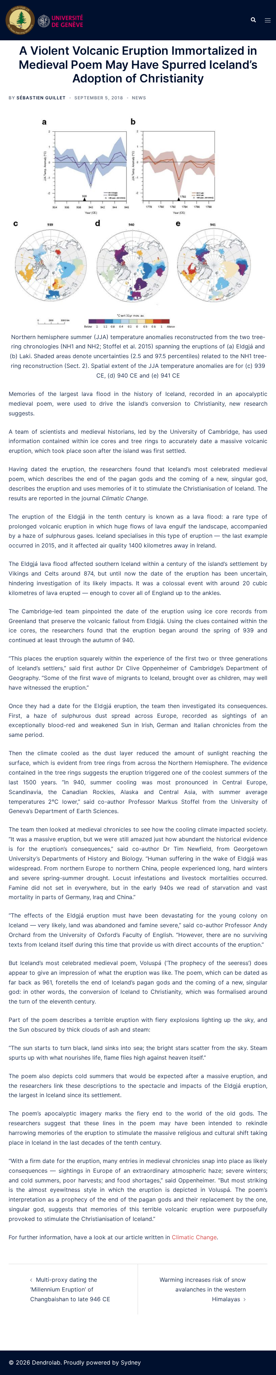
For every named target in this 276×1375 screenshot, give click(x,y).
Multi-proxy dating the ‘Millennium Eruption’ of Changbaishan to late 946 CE (70, 1289)
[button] (253, 20)
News (139, 97)
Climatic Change (194, 1237)
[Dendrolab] (46, 19)
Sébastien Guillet (41, 97)
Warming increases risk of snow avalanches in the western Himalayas (203, 1289)
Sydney (131, 1362)
